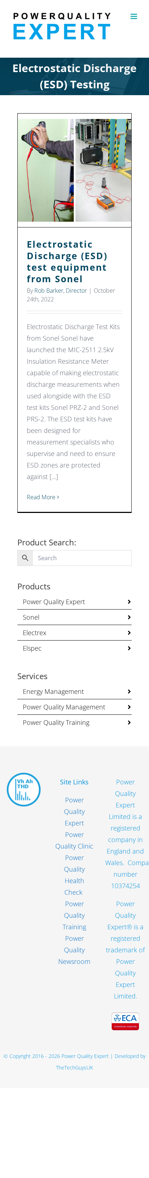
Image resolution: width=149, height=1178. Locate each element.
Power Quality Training (56, 722)
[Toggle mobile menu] (134, 16)
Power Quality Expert (54, 601)
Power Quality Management (64, 707)
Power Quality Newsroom (74, 950)
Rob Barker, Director (60, 290)
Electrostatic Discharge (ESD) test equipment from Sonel (74, 170)
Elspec (32, 648)
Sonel (31, 617)
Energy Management (53, 691)
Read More (41, 497)
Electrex (34, 632)
